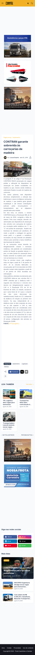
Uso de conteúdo (28, 648)
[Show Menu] (2, 3)
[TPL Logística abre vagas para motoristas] (9, 394)
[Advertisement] (17, 20)
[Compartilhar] (29, 157)
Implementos (16, 137)
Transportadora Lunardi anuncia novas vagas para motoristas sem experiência (9, 425)
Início (3, 648)
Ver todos (29, 384)
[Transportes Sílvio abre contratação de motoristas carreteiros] (26, 394)
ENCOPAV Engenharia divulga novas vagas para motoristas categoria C (22, 585)
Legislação (25, 363)
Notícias (6, 366)
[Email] (26, 372)
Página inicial (7, 137)
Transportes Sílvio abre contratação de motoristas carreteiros (25, 403)
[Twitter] (22, 372)
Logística (16, 323)
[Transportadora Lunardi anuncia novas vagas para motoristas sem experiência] (9, 416)
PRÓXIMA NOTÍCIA (26, 435)
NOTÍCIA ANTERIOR (8, 435)
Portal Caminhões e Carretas (23, 651)
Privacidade (17, 648)
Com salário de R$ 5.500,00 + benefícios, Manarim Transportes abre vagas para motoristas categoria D (22, 597)
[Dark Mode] (28, 3)
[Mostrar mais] (5, 376)
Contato (9, 648)
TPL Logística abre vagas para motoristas (9, 402)
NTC (10, 323)
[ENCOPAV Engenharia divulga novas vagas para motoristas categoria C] (8, 585)
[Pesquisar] (32, 3)
